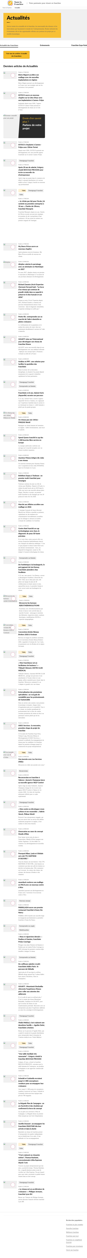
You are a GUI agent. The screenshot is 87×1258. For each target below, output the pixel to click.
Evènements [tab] (45, 45)
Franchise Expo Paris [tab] (79, 45)
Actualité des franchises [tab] (9, 45)
